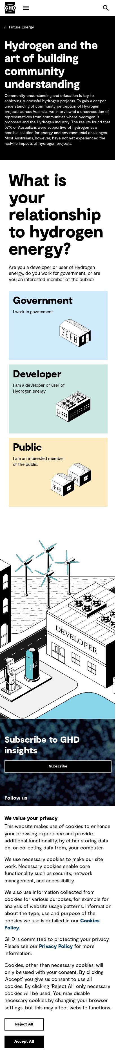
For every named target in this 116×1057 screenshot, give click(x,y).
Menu (26, 8)
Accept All (24, 1041)
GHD (10, 8)
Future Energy (21, 27)
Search (105, 8)
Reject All (24, 1024)
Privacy (56, 946)
